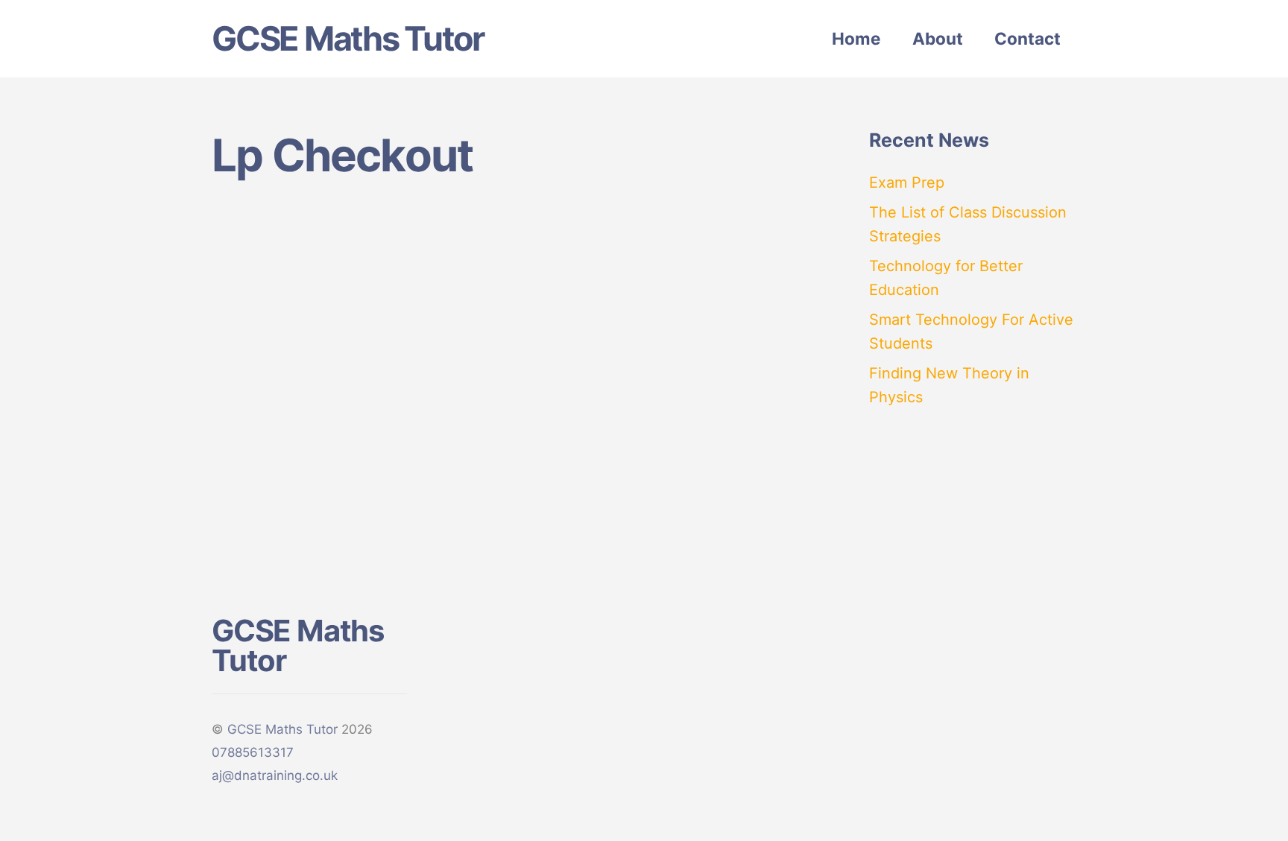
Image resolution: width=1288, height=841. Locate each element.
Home (856, 38)
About (937, 38)
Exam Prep (906, 182)
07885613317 (253, 752)
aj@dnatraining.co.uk (275, 775)
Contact (1027, 38)
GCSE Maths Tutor (282, 729)
